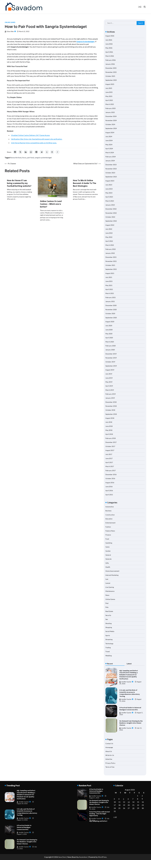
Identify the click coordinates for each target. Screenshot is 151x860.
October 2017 (110, 446)
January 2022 (110, 253)
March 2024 (109, 152)
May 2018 (108, 430)
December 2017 (111, 442)
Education (108, 519)
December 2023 (111, 165)
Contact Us (109, 743)
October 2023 (110, 173)
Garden (108, 551)
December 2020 (111, 305)
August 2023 (109, 181)
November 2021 (111, 261)
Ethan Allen (10, 31)
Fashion (108, 527)
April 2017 (109, 462)
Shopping (108, 627)
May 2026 (108, 48)
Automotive (109, 507)
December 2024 (111, 116)
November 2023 (111, 169)
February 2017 (110, 470)
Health (107, 567)
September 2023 (111, 177)
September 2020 (111, 318)
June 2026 (109, 44)
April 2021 (109, 289)
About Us (108, 751)
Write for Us (109, 755)
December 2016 (111, 474)
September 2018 (111, 414)
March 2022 (109, 245)
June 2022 (109, 233)
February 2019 (110, 394)
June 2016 (109, 486)
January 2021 (110, 301)
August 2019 (109, 370)
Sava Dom (62, 857)
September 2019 (111, 366)
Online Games (10, 22)
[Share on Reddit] (41, 152)
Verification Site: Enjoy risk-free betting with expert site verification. (36, 139)
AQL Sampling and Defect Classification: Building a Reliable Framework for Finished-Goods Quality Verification (128, 675)
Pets (106, 607)
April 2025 (109, 100)
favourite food (16, 157)
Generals (108, 559)
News (107, 595)
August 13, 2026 (22, 820)
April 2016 (109, 490)
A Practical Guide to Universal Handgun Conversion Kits (130, 709)
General (108, 555)
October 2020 (110, 313)
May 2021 (108, 285)
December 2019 (111, 354)
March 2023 (109, 201)
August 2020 (109, 321)
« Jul (115, 817)
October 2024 (110, 124)
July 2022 (108, 229)
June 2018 (109, 426)
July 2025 (108, 88)
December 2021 (111, 257)
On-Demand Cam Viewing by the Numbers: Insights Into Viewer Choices (131, 723)
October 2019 (110, 362)
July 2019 (108, 374)
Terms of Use (109, 767)
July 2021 (108, 277)
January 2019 (110, 398)
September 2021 (111, 269)
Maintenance (109, 591)
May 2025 (108, 96)
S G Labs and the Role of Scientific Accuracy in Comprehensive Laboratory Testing (129, 693)
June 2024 (109, 140)
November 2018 (111, 406)
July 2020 (108, 325)
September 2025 (111, 80)
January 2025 (110, 112)
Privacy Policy (110, 763)
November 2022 (111, 213)
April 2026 (109, 52)
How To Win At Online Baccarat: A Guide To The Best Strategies (84, 183)
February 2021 (110, 297)
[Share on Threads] (52, 152)
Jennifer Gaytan (126, 682)
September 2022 (111, 221)
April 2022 (109, 241)
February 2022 (110, 249)
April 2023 (109, 197)
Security (108, 615)
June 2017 (109, 458)
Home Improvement (112, 571)
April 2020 (109, 338)
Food (107, 539)
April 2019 (109, 386)
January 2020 (110, 350)
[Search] (144, 7)
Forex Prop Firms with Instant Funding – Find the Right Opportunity (99, 802)
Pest (106, 603)
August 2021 (109, 273)
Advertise (108, 759)
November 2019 (111, 358)
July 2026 (108, 40)
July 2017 (108, 454)
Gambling (108, 543)
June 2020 (109, 330)
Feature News (110, 531)
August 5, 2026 (22, 834)
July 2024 (108, 136)
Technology (109, 643)
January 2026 (110, 64)
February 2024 (110, 157)
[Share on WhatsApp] (31, 152)
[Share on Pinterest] (36, 152)
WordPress (102, 857)
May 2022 (108, 237)
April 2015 (109, 495)
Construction (110, 515)
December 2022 (111, 209)
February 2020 (110, 346)
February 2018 (110, 438)
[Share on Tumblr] (47, 152)
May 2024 (108, 144)
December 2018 (111, 402)
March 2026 (109, 56)
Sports (107, 635)
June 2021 (109, 281)
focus (24, 157)
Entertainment (110, 523)
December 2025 (111, 68)
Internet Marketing (111, 575)
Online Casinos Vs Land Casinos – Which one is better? (51, 204)
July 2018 (108, 422)
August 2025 (109, 84)
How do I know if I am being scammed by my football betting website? (19, 183)
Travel (107, 651)
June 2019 (109, 378)
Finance (108, 535)
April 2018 (109, 434)
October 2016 (110, 478)
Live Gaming (109, 587)
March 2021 (109, 293)
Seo (106, 619)
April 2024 (109, 148)
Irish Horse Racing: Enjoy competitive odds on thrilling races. (34, 143)
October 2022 (110, 217)
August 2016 (109, 482)
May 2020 (108, 334)
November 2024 (111, 120)
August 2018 (109, 418)
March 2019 (109, 390)
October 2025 (110, 76)
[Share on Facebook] (15, 152)
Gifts (107, 563)
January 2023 (110, 205)
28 (133, 808)
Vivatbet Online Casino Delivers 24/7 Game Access (30, 135)
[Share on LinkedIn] (26, 152)
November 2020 (111, 309)
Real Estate (109, 611)
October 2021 (110, 265)
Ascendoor (83, 857)
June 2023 (109, 189)
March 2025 (109, 104)
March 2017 (109, 466)
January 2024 (110, 161)
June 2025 (109, 92)
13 (129, 802)
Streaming (108, 639)
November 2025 (111, 72)
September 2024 (111, 128)
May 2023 (108, 193)
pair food (30, 157)
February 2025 (110, 108)
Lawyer (107, 583)
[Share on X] (20, 152)
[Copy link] (57, 152)
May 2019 (108, 382)
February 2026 (110, 60)
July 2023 (108, 185)
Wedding (108, 656)
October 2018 (110, 410)
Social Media (109, 631)
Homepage (109, 747)
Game (107, 547)
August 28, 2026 (22, 803)
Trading (108, 647)
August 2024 (109, 132)
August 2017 (109, 450)
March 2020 (109, 342)
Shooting (108, 623)
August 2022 (109, 225)
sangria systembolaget (43, 157)
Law (106, 579)
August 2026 (109, 36)
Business (108, 511)
